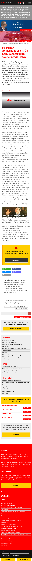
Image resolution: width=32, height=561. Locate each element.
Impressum (16, 555)
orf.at (26, 222)
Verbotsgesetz (21, 290)
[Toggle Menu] (29, 2)
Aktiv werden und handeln (10, 366)
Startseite (5, 43)
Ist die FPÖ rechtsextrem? (9, 342)
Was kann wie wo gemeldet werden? (12, 369)
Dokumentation (13, 43)
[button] (6, 269)
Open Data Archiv (7, 387)
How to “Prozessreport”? (9, 373)
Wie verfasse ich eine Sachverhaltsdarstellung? (15, 382)
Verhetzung (5, 359)
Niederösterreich (9, 290)
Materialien (15, 414)
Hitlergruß (16, 286)
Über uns (5, 552)
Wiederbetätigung (10, 292)
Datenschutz (6, 555)
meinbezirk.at (22, 118)
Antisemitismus (6, 350)
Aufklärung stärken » (16, 328)
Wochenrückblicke (15, 407)
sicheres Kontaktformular (9, 456)
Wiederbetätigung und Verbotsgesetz (13, 355)
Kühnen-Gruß (6, 220)
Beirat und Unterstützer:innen (19, 552)
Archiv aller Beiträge (8, 389)
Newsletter (5, 385)
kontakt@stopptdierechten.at (10, 458)
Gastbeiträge (15, 410)
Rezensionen (15, 418)
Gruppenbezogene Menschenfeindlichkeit (14, 348)
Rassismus (5, 353)
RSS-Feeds (5, 393)
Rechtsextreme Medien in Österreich (12, 344)
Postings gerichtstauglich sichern (11, 380)
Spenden (16, 435)
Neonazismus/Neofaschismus (13, 288)
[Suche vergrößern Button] (29, 313)
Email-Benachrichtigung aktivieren (15, 282)
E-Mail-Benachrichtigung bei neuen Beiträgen (16, 400)
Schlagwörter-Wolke (8, 391)
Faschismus (5, 346)
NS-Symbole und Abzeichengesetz (12, 357)
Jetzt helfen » (16, 260)
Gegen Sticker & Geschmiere (10, 371)
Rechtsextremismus (8, 340)
